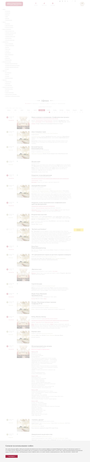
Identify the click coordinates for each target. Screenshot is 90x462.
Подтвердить (11, 456)
